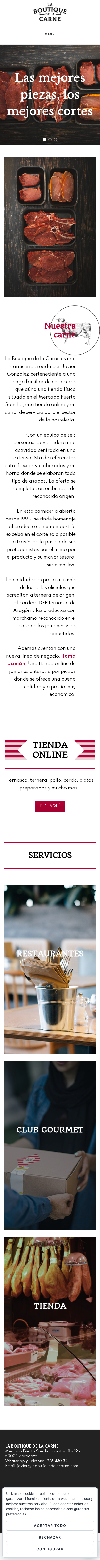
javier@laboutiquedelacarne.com (47, 1466)
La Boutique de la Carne (50, 12)
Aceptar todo (50, 1526)
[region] (50, 95)
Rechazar (50, 1537)
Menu (50, 34)
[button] (44, 139)
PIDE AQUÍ (50, 806)
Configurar (50, 1549)
